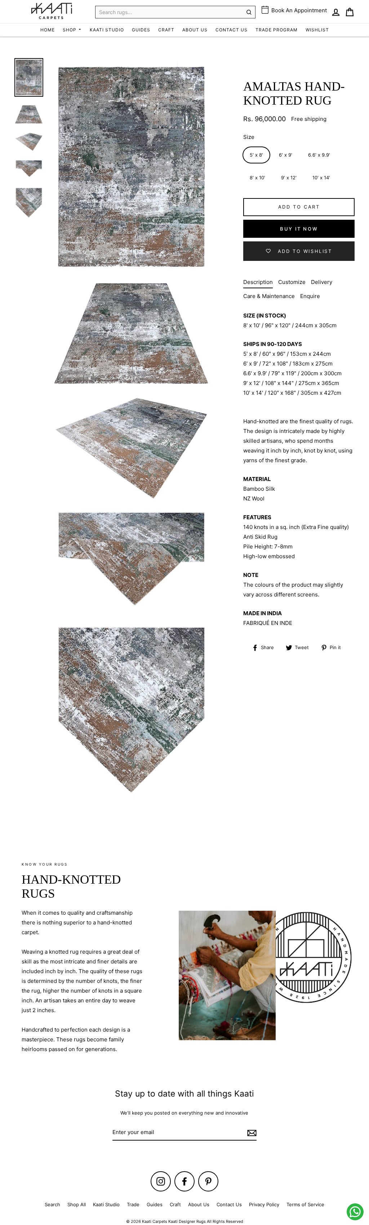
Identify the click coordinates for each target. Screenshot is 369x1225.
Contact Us (229, 1204)
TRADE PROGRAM (276, 29)
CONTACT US (231, 29)
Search (52, 1204)
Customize (292, 282)
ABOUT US (195, 29)
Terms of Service (305, 1204)
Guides (155, 1204)
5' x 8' (256, 155)
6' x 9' (285, 155)
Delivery (321, 282)
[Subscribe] (251, 1132)
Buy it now (299, 229)
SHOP (70, 29)
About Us (198, 1204)
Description (258, 282)
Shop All (76, 1204)
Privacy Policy (264, 1204)
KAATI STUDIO (107, 29)
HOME (47, 29)
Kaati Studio (106, 1204)
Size (248, 137)
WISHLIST (317, 29)
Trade (133, 1204)
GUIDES (141, 29)
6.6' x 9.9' (319, 155)
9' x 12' (289, 177)
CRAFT (166, 29)
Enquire (310, 296)
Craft (175, 1204)
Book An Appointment (298, 10)
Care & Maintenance (269, 296)
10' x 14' (321, 177)
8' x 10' (257, 177)
